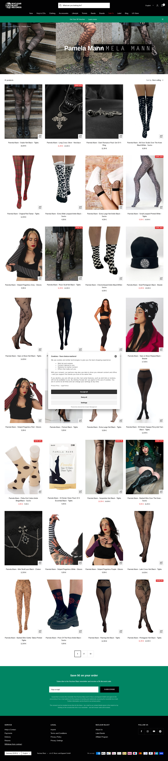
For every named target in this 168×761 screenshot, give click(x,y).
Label (119, 13)
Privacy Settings (57, 740)
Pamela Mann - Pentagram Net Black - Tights (144, 638)
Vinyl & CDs (41, 13)
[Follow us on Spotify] (160, 731)
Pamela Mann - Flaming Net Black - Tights (104, 638)
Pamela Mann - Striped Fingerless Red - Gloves (23, 427)
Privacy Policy (56, 737)
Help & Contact (10, 730)
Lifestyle (75, 13)
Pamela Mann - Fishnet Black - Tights (64, 427)
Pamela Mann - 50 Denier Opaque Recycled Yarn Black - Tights (144, 428)
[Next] (90, 654)
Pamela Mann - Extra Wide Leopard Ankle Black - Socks (63, 215)
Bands (93, 13)
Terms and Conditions (59, 733)
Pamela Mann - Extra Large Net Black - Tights (104, 427)
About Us (99, 730)
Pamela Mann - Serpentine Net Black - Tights (104, 498)
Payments (8, 733)
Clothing (52, 13)
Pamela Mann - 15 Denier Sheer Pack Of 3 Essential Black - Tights (64, 499)
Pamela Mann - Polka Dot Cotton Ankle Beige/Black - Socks (23, 499)
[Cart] (162, 5)
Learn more (92, 19)
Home (6, 26)
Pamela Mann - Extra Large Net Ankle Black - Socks (104, 215)
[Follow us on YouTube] (154, 731)
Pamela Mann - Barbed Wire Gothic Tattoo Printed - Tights (23, 639)
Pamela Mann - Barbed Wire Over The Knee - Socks (145, 499)
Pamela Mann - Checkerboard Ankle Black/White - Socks (104, 286)
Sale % (111, 13)
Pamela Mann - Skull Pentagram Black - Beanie (144, 285)
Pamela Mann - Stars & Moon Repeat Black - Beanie (144, 357)
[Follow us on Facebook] (141, 731)
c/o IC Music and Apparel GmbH (60, 753)
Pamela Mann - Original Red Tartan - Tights (23, 214)
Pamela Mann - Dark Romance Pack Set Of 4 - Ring (104, 144)
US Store (135, 13)
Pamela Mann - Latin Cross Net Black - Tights (145, 569)
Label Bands (100, 733)
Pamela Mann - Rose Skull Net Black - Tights (64, 285)
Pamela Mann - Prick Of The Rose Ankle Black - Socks (64, 639)
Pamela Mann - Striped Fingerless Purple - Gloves (104, 569)
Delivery (8, 737)
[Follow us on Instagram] (148, 731)
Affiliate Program (102, 737)
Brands (102, 13)
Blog (126, 13)
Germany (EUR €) (12, 753)
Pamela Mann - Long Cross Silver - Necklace (64, 143)
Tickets (84, 13)
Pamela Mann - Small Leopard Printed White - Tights (145, 215)
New (31, 13)
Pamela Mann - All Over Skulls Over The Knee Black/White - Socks (144, 144)
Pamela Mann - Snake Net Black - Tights (23, 143)
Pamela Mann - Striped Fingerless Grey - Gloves (23, 285)
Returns (8, 740)
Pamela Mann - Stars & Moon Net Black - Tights (23, 356)
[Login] (157, 5)
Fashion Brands (15, 26)
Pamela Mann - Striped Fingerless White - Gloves (63, 569)
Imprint (53, 730)
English (148, 5)
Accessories (63, 13)
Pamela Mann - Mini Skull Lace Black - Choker (23, 569)
